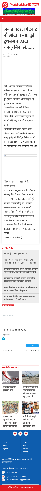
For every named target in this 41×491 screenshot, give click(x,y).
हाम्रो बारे (5, 442)
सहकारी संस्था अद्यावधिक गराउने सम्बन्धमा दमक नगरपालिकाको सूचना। (20, 289)
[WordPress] (3, 338)
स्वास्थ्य (25, 452)
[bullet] (19, 330)
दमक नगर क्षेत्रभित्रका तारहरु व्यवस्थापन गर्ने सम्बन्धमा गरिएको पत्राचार (20, 298)
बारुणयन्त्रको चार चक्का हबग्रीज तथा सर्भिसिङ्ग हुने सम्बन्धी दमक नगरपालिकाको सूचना (20, 261)
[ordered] (16, 330)
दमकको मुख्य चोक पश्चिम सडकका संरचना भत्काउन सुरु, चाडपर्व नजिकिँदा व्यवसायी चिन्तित (21, 271)
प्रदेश (24, 445)
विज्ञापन (5, 449)
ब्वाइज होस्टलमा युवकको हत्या (16, 253)
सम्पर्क (5, 445)
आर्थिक (25, 449)
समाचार (25, 442)
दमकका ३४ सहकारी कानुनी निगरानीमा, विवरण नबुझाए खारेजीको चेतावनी (19, 280)
